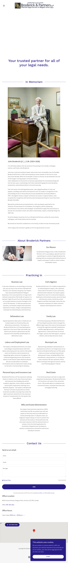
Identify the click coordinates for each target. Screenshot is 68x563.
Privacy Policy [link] (39, 493)
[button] (7, 5)
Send (34, 487)
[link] (34, 5)
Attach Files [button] (7, 480)
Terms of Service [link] (48, 493)
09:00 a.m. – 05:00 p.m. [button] (16, 515)
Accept (48, 556)
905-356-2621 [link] (10, 505)
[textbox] (34, 455)
